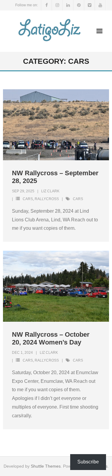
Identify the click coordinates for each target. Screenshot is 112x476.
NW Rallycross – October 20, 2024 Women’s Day (51, 338)
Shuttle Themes (46, 466)
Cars (28, 199)
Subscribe (88, 461)
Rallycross (47, 199)
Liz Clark (50, 191)
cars (78, 199)
